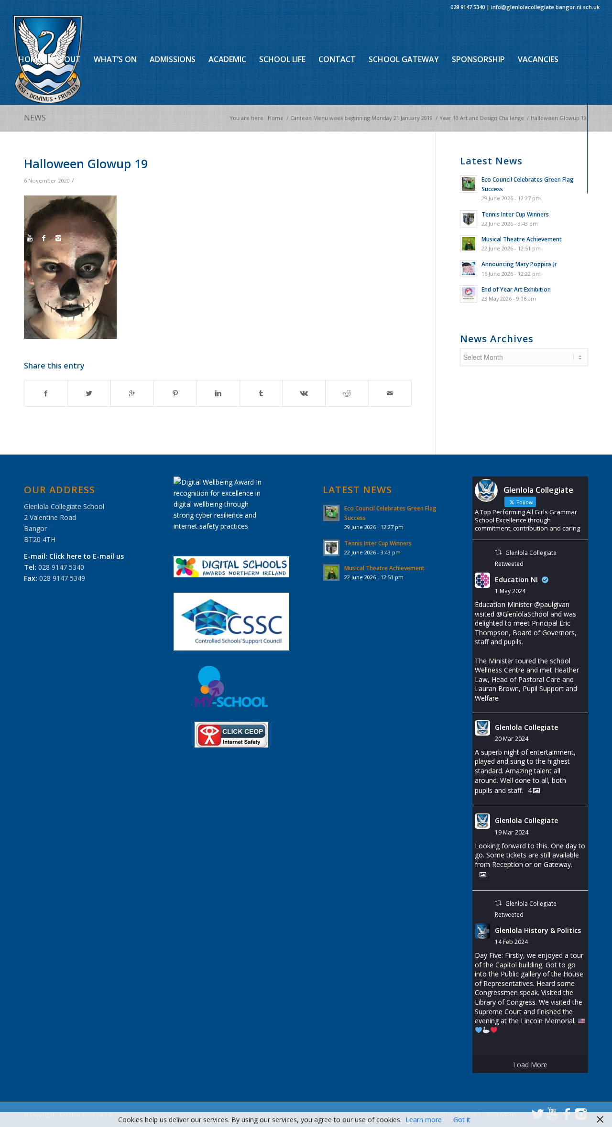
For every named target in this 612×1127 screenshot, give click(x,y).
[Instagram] (58, 238)
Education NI (516, 579)
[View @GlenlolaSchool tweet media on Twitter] (483, 874)
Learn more (423, 1119)
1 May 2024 (510, 591)
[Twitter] (15, 238)
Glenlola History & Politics (538, 930)
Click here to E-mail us (86, 556)
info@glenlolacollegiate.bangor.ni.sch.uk (545, 7)
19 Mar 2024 (511, 832)
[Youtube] (29, 238)
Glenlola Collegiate (526, 727)
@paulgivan (551, 604)
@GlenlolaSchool (522, 613)
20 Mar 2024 (511, 739)
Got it (461, 1119)
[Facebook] (44, 238)
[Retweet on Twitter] (498, 552)
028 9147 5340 (467, 7)
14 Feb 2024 (511, 942)
